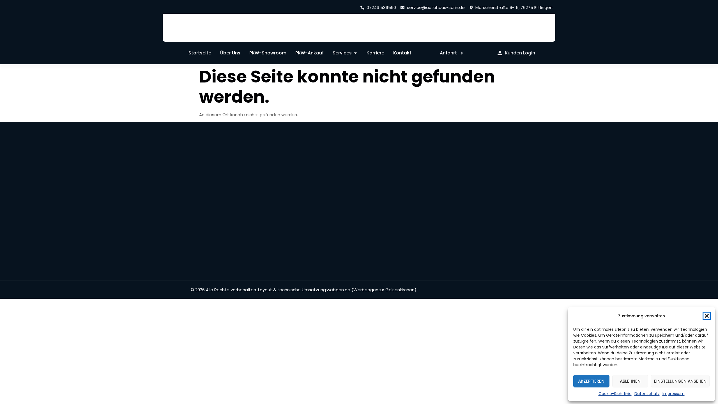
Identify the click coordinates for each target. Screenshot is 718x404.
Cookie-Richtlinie (615, 393)
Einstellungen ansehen (680, 381)
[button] (707, 316)
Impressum (673, 393)
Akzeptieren (591, 381)
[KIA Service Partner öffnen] (181, 29)
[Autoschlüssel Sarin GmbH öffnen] (225, 29)
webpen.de (338, 290)
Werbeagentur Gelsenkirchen (384, 290)
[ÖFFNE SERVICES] (355, 53)
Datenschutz (647, 393)
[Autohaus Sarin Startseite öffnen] (504, 29)
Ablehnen (630, 381)
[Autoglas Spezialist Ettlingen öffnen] (271, 29)
